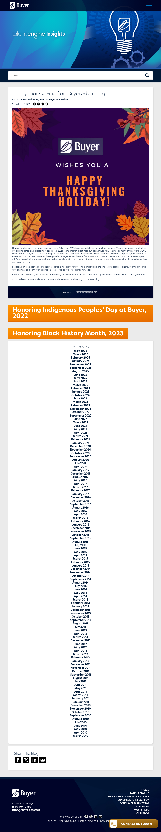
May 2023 (80, 398)
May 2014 (80, 593)
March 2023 (80, 402)
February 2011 (80, 698)
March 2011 (80, 695)
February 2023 (80, 405)
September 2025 (80, 368)
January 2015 (80, 565)
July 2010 (81, 722)
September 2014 (80, 579)
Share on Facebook (34, 104)
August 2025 (80, 371)
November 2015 (80, 531)
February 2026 (80, 357)
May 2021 (80, 429)
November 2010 (80, 708)
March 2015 (80, 558)
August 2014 (80, 582)
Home (145, 790)
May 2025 (80, 378)
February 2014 (80, 603)
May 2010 (80, 729)
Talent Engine (139, 793)
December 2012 (81, 640)
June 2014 (80, 589)
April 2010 (80, 732)
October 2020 (80, 453)
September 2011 (80, 674)
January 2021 (80, 443)
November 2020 (80, 449)
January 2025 (80, 391)
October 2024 (80, 395)
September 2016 (80, 504)
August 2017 (80, 477)
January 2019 (80, 470)
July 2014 (81, 586)
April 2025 (80, 381)
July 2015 (80, 545)
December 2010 (80, 705)
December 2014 (80, 569)
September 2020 (80, 456)
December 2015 (81, 528)
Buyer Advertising (59, 99)
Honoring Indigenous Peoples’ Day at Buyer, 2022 (79, 313)
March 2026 (80, 354)
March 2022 (80, 422)
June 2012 (80, 644)
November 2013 (80, 613)
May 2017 (80, 480)
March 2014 (80, 599)
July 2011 (80, 681)
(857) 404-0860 (21, 806)
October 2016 (80, 500)
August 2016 (80, 507)
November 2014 (80, 572)
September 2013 (80, 620)
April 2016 (80, 514)
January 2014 (80, 606)
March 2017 (80, 487)
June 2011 (80, 685)
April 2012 (80, 651)
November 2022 (80, 408)
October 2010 (80, 712)
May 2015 (80, 552)
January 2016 (80, 524)
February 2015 (80, 562)
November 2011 (81, 667)
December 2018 (80, 473)
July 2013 (80, 627)
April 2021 (80, 432)
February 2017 (80, 490)
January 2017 (80, 494)
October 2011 (80, 671)
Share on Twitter (38, 104)
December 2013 (81, 610)
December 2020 (80, 446)
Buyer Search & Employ (133, 800)
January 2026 (80, 361)
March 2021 (80, 436)
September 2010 (80, 715)
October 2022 (81, 412)
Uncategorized (85, 292)
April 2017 (80, 484)
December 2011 (80, 664)
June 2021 (80, 426)
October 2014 (80, 576)
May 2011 (80, 688)
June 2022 (80, 419)
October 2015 (80, 535)
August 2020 (80, 460)
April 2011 (80, 691)
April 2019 (80, 466)
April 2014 (80, 596)
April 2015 (80, 555)
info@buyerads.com (26, 810)
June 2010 (80, 725)
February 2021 (80, 439)
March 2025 (80, 385)
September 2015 (80, 538)
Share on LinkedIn (42, 104)
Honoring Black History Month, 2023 (68, 333)
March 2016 (80, 518)
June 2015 (80, 548)
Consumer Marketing (134, 803)
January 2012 (80, 661)
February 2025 (80, 388)
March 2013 (80, 637)
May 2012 (80, 647)
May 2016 (80, 511)
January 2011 (80, 702)
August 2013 (80, 623)
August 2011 (80, 678)
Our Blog (142, 813)
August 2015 (80, 542)
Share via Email (46, 104)
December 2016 (81, 497)
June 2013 (80, 630)
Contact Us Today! (136, 824)
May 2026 (80, 351)
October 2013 (80, 616)
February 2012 (80, 657)
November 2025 (80, 364)
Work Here (141, 810)
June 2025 (80, 375)
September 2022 (80, 415)
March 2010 (80, 736)
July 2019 (80, 463)
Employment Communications (128, 796)
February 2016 (80, 521)
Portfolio (142, 806)
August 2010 (80, 719)
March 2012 (80, 654)
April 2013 (80, 633)
